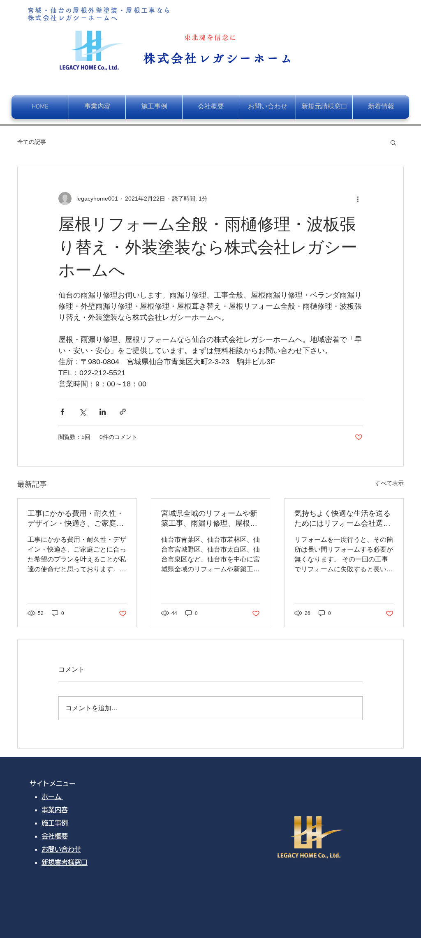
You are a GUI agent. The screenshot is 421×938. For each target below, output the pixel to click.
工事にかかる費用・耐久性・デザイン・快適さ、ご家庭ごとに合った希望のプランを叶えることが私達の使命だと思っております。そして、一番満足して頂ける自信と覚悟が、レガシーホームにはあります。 (76, 518)
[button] (393, 142)
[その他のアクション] (358, 198)
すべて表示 (389, 483)
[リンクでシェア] (123, 412)
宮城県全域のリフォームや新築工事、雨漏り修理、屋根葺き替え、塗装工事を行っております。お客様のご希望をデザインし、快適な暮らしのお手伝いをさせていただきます (209, 518)
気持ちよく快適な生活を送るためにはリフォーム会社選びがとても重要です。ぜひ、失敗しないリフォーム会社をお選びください (342, 518)
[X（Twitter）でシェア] (82, 412)
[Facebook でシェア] (62, 412)
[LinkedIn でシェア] (102, 412)
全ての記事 (31, 142)
